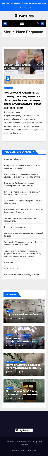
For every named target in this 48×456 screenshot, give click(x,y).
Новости (9, 311)
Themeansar (24, 445)
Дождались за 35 (11, 269)
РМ (19, 112)
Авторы (22, 450)
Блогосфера (8, 88)
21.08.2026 (12, 319)
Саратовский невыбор (14, 159)
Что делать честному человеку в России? (22, 275)
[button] (38, 23)
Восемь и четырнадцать (14, 227)
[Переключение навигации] (22, 23)
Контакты (15, 450)
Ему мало (8, 262)
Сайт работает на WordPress (16, 442)
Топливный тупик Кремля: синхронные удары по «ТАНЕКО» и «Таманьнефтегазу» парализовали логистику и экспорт (23, 253)
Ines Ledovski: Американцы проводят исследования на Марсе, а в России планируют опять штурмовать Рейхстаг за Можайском (23, 100)
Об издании (31, 450)
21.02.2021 (10, 112)
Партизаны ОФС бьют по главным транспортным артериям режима (23, 394)
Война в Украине (12, 361)
